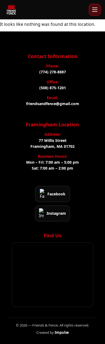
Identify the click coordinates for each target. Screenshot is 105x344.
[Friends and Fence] (11, 9)
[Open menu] (95, 10)
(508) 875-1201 (52, 87)
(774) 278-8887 (52, 71)
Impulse (62, 332)
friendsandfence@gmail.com (52, 103)
